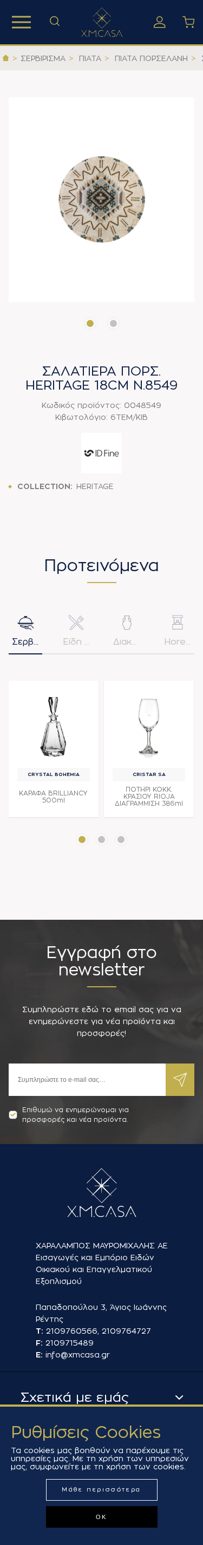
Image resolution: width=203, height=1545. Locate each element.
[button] (90, 323)
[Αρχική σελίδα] (5, 58)
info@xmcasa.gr (77, 1355)
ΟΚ (101, 1517)
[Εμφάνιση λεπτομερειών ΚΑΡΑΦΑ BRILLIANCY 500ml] (53, 725)
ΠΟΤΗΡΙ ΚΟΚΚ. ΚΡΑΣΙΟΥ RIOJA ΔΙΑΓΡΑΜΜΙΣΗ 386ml (149, 796)
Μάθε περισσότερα (101, 1490)
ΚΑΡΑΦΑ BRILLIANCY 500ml (53, 797)
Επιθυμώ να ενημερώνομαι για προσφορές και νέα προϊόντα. (75, 1115)
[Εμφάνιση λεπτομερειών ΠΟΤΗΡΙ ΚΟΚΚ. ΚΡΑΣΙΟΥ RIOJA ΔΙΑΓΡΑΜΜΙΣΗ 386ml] (149, 725)
